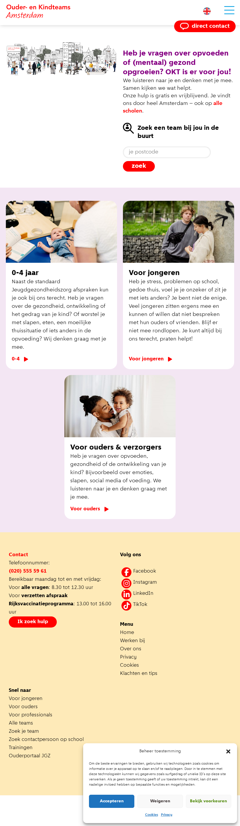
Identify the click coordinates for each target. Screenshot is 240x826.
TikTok (140, 604)
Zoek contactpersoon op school (47, 739)
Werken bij (132, 641)
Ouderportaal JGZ (29, 756)
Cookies (151, 815)
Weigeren (160, 801)
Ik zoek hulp (33, 622)
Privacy (166, 815)
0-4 (16, 359)
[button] (228, 751)
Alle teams (21, 723)
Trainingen (20, 748)
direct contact (211, 26)
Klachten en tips (139, 673)
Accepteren (112, 801)
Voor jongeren (146, 359)
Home (127, 632)
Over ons (130, 649)
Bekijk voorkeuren (208, 801)
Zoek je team (24, 731)
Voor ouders (85, 509)
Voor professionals (30, 715)
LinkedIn (143, 593)
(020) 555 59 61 (28, 571)
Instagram (145, 582)
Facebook (144, 571)
